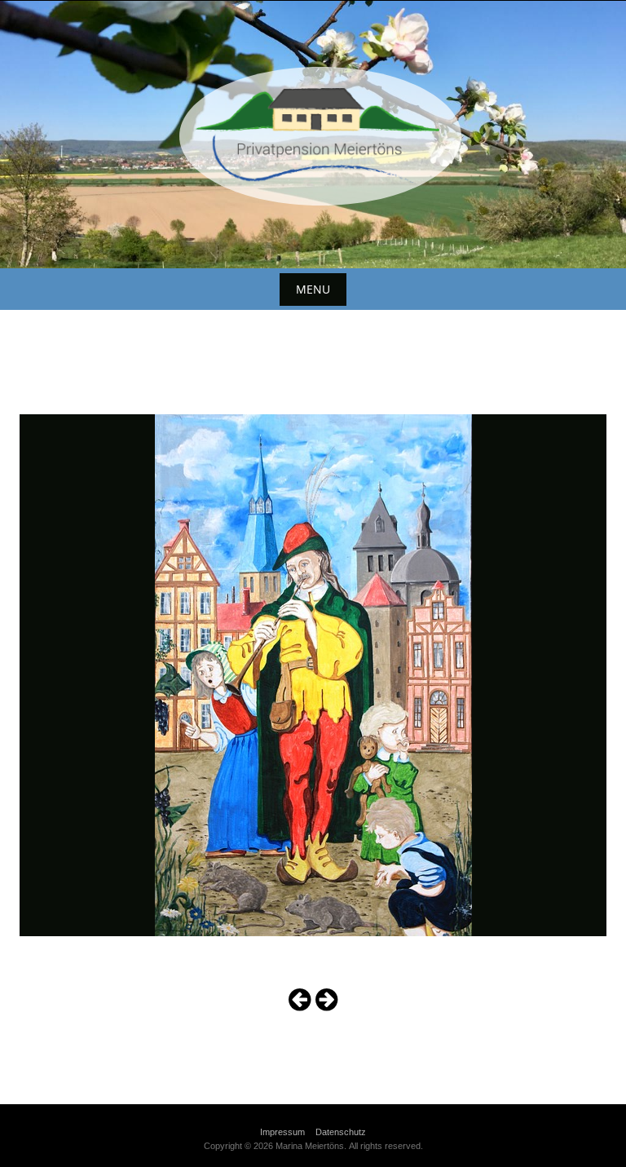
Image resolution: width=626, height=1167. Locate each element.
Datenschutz (340, 1132)
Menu (313, 289)
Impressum (282, 1132)
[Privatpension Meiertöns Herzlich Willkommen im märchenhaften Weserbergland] (313, 131)
